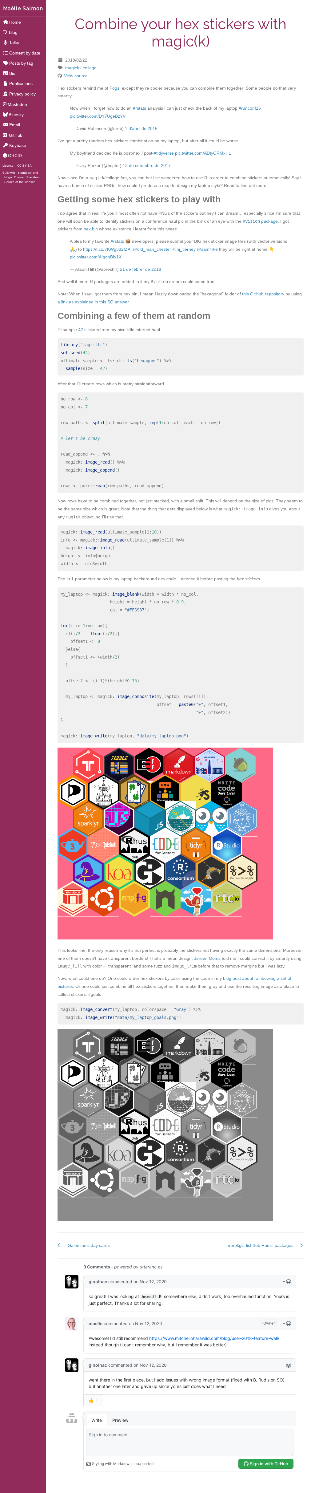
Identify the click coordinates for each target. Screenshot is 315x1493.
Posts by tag (21, 63)
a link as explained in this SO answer (93, 301)
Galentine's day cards (89, 1245)
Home (15, 22)
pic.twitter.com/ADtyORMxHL (203, 153)
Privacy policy (22, 93)
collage (90, 67)
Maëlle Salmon (23, 8)
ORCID (15, 155)
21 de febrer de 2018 (140, 269)
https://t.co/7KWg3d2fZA (106, 249)
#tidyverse (164, 153)
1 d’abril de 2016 (141, 128)
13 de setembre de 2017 (147, 165)
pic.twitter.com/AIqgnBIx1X (96, 256)
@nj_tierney (184, 249)
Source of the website (19, 182)
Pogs (114, 88)
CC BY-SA (24, 165)
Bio (12, 73)
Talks (14, 42)
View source (76, 75)
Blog (13, 32)
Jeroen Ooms (207, 958)
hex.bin (91, 228)
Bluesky (16, 114)
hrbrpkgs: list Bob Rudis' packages (259, 1245)
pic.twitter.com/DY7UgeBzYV (98, 116)
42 (80, 329)
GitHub (15, 135)
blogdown (25, 172)
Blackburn (33, 177)
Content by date (24, 53)
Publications (21, 83)
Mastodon (17, 104)
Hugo (8, 177)
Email (14, 124)
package (260, 221)
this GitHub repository (263, 293)
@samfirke (207, 249)
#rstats (139, 108)
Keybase (17, 145)
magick (72, 67)
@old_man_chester (152, 249)
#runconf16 (250, 108)
